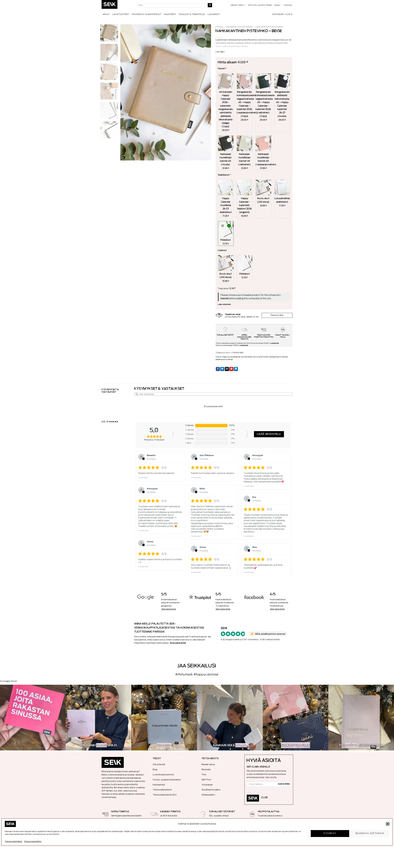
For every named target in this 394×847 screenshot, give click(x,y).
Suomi (277, 5)
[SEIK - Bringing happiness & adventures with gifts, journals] (117, 5)
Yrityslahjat (207, 785)
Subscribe (284, 784)
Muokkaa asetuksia (370, 833)
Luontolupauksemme (163, 775)
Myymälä (206, 769)
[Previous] (126, 92)
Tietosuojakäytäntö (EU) (165, 795)
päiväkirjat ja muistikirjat (239, 27)
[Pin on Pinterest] (231, 369)
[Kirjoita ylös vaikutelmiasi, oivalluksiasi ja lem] (361, 717)
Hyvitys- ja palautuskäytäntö (167, 780)
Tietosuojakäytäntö (13, 841)
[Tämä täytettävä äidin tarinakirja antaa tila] (98, 717)
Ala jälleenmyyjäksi (211, 790)
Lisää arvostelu (269, 434)
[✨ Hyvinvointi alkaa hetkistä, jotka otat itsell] (230, 717)
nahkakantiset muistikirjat (269, 27)
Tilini (204, 775)
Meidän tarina (237, 5)
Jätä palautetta (168, 609)
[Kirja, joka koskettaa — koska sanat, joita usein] (33, 717)
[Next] (205, 92)
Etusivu (220, 27)
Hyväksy (330, 833)
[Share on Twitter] (222, 369)
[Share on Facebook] (218, 369)
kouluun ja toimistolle (260, 357)
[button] (387, 823)
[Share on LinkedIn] (236, 369)
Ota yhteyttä (159, 764)
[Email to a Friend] (227, 369)
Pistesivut (222, 226)
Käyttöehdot (159, 785)
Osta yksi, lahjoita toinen (260, 5)
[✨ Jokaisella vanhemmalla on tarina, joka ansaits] (295, 717)
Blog (155, 769)
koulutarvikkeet (246, 357)
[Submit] (210, 5)
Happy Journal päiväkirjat (231, 357)
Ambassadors (208, 795)
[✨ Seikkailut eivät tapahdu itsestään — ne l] (164, 717)
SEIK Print (206, 780)
